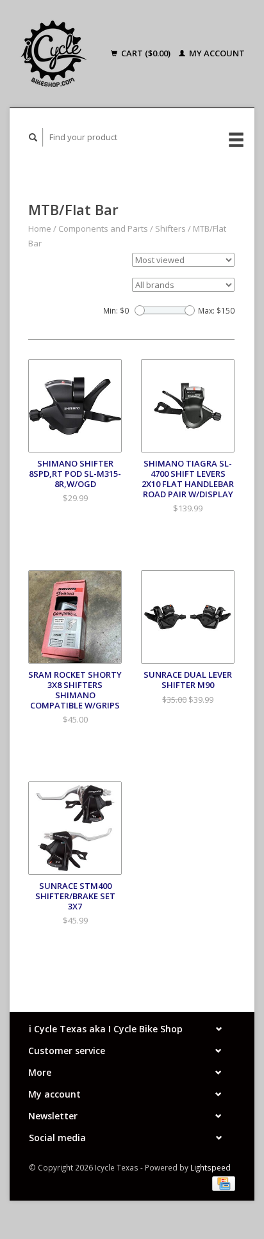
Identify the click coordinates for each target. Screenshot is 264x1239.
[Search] (33, 137)
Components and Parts (103, 228)
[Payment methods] (223, 1182)
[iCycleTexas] (57, 53)
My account (216, 53)
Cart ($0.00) (145, 53)
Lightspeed (210, 1167)
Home (39, 228)
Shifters (170, 228)
